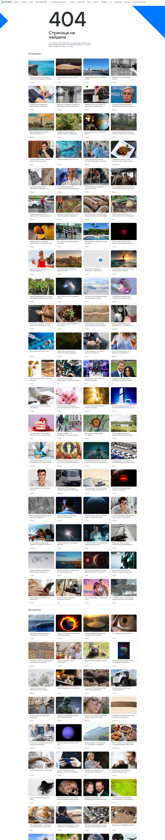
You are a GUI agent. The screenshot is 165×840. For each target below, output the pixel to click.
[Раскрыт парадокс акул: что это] (69, 153)
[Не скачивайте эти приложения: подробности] (41, 400)
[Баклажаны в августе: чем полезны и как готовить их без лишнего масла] (124, 153)
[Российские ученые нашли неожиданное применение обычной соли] (124, 290)
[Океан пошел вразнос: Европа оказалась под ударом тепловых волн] (41, 71)
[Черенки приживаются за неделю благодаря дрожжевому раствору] (41, 290)
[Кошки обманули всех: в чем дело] (69, 792)
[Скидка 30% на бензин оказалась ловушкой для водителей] (96, 674)
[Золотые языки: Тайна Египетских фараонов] (41, 373)
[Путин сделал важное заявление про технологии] (41, 674)
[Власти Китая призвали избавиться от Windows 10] (96, 263)
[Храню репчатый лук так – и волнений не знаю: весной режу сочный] (124, 208)
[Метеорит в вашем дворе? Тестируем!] (96, 427)
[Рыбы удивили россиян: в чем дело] (69, 71)
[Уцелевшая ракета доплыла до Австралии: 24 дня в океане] (41, 737)
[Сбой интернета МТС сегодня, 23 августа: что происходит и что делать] (41, 318)
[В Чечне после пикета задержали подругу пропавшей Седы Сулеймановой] (96, 819)
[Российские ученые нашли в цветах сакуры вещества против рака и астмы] (69, 400)
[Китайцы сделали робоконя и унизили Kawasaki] (96, 373)
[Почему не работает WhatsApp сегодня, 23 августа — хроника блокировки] (41, 619)
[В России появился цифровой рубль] (69, 619)
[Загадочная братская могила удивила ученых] (69, 263)
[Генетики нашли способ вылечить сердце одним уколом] (96, 537)
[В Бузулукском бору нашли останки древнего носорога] (124, 674)
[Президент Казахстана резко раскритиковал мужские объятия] (124, 99)
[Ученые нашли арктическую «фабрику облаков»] (96, 619)
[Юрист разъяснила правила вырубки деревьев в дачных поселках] (124, 619)
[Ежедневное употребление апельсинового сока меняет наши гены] (41, 236)
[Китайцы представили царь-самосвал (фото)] (124, 792)
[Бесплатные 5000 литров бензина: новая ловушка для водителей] (124, 564)
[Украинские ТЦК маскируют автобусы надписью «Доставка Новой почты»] (69, 482)
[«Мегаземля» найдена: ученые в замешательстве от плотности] (96, 564)
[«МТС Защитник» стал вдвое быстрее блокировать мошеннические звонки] (69, 510)
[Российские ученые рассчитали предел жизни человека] (124, 263)
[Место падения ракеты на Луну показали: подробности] (41, 510)
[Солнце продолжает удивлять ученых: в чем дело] (96, 400)
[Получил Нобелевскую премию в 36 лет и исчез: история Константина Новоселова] (41, 153)
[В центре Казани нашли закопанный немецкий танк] (41, 181)
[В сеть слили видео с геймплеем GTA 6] (96, 592)
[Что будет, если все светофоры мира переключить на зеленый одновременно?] (124, 592)
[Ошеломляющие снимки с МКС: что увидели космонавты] (124, 764)
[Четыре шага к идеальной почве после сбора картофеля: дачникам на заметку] (96, 792)
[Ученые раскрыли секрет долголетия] (69, 764)
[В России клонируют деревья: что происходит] (69, 318)
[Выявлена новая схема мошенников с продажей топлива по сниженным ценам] (69, 373)
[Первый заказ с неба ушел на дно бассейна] (96, 236)
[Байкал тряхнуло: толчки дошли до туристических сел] (69, 564)
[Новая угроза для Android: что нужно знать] (41, 592)
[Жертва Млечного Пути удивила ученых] (69, 290)
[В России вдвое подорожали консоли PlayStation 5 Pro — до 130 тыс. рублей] (124, 400)
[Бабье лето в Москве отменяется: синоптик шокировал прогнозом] (69, 99)
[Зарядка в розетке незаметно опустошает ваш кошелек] (96, 99)
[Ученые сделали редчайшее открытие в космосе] (124, 482)
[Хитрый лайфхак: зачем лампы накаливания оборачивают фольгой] (41, 564)
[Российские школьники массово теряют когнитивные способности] (96, 455)
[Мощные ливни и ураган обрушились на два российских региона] (41, 208)
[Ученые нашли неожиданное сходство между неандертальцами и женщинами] (96, 181)
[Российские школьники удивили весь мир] (69, 236)
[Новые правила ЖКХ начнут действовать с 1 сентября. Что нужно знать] (124, 318)
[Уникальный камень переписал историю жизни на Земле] (96, 737)
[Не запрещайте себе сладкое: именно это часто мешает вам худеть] (41, 427)
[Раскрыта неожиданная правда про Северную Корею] (69, 819)
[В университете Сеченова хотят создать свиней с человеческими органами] (96, 208)
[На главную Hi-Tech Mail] (8, 2)
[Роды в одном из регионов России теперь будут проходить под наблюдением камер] (96, 153)
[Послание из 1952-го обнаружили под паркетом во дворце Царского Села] (41, 764)
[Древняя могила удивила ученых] (96, 764)
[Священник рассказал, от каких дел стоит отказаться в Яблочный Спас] (69, 455)
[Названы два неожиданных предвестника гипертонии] (41, 99)
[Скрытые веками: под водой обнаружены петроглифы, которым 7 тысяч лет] (41, 646)
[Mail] (2, 2)
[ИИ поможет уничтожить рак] (41, 345)
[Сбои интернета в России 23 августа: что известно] (96, 345)
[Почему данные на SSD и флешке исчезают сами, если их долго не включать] (96, 482)
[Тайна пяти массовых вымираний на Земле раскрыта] (69, 737)
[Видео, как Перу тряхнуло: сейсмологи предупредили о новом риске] (124, 537)
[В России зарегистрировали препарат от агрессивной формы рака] (69, 701)
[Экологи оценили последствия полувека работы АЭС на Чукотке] (124, 126)
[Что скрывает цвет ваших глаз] (124, 737)
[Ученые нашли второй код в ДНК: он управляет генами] (69, 674)
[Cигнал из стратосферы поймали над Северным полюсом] (96, 290)
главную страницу (67, 46)
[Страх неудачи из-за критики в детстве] (41, 482)
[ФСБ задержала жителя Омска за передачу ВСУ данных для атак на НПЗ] (124, 181)
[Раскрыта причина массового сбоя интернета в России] (96, 646)
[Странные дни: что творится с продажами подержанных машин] (124, 455)
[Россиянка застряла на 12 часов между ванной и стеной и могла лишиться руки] (41, 455)
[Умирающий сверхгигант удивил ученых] (96, 71)
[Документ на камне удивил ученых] (124, 71)
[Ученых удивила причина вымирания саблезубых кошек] (124, 427)
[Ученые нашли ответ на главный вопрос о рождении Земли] (96, 510)
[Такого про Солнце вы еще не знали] (124, 701)
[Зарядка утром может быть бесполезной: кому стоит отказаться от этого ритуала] (124, 646)
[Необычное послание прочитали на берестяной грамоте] (124, 819)
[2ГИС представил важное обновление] (69, 646)
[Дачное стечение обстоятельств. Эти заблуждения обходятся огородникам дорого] (69, 208)
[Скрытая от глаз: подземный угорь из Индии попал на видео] (96, 318)
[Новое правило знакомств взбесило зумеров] (41, 263)
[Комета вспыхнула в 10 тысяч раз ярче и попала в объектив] (41, 701)
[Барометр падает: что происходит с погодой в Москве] (69, 427)
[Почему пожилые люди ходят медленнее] (41, 819)
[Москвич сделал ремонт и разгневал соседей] (69, 592)
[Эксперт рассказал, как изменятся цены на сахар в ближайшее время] (41, 792)
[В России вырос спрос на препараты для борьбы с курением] (124, 345)
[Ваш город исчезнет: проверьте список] (96, 126)
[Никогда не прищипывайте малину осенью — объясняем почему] (69, 126)
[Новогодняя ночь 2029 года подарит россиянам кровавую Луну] (124, 236)
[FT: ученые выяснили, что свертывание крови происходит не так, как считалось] (69, 181)
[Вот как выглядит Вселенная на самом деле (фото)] (96, 701)
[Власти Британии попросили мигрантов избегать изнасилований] (41, 126)
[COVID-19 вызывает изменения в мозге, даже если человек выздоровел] (124, 510)
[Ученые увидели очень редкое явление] (69, 537)
